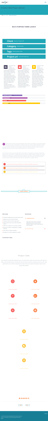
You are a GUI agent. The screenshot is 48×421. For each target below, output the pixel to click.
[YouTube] (46, 413)
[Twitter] (21, 398)
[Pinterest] (23, 398)
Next (27, 405)
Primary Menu (45, 2)
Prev (21, 405)
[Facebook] (19, 398)
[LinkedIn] (26, 398)
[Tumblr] (25, 398)
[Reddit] (28, 398)
